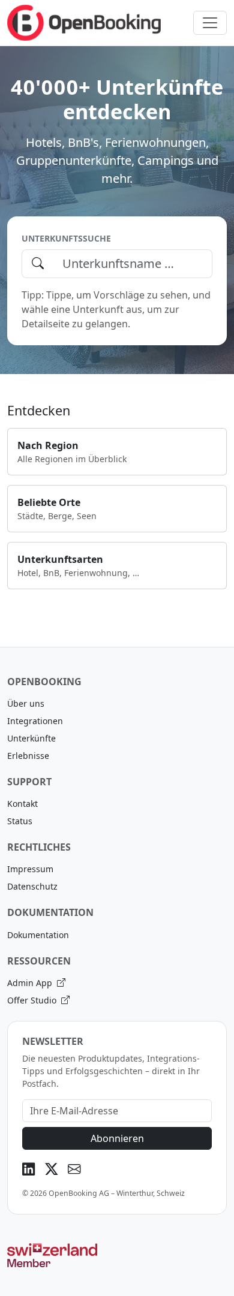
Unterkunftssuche (66, 238)
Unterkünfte (31, 738)
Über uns (25, 703)
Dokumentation (38, 935)
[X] (51, 1169)
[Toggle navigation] (210, 23)
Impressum (30, 869)
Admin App (31, 982)
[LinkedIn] (28, 1169)
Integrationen (35, 721)
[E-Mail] (74, 1169)
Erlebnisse (28, 755)
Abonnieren (117, 1138)
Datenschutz (32, 886)
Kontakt (22, 803)
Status (19, 821)
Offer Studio (33, 1000)
